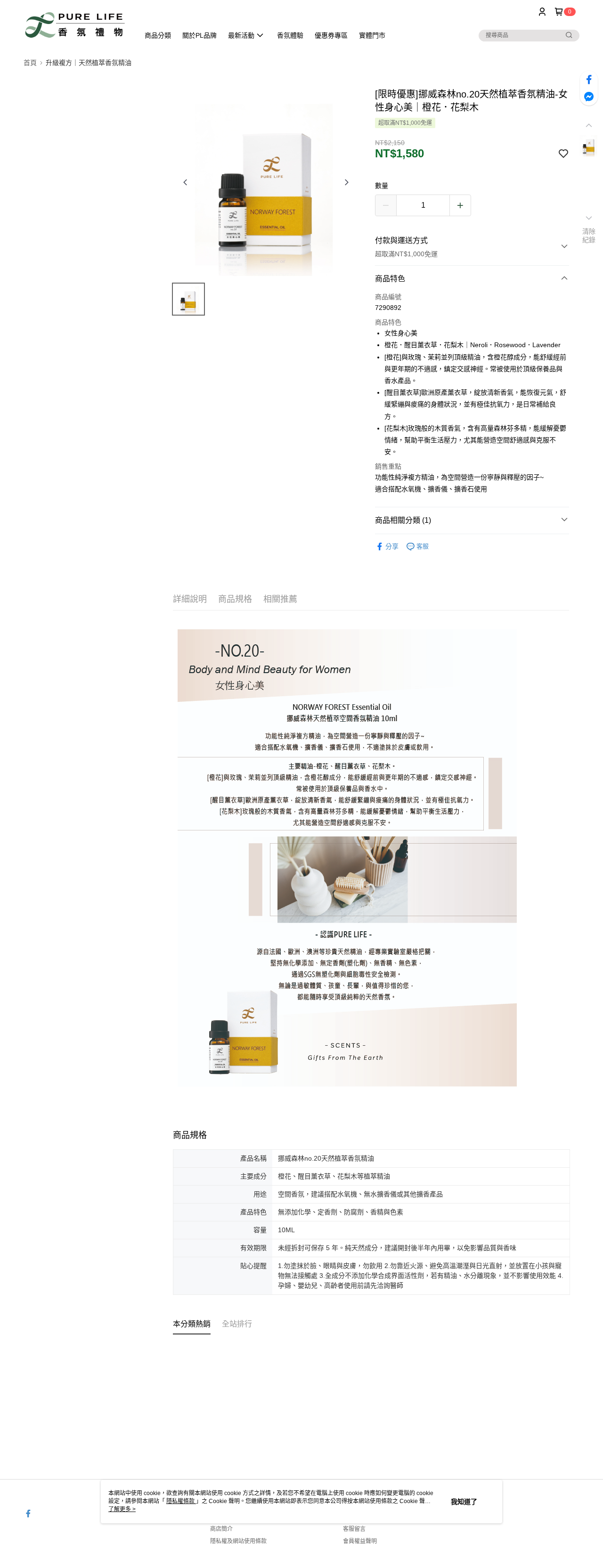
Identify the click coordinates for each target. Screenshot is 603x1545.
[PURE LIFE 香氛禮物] (76, 24)
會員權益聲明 (360, 1541)
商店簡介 (221, 1529)
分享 (392, 546)
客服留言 (354, 1529)
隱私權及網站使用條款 (238, 1541)
